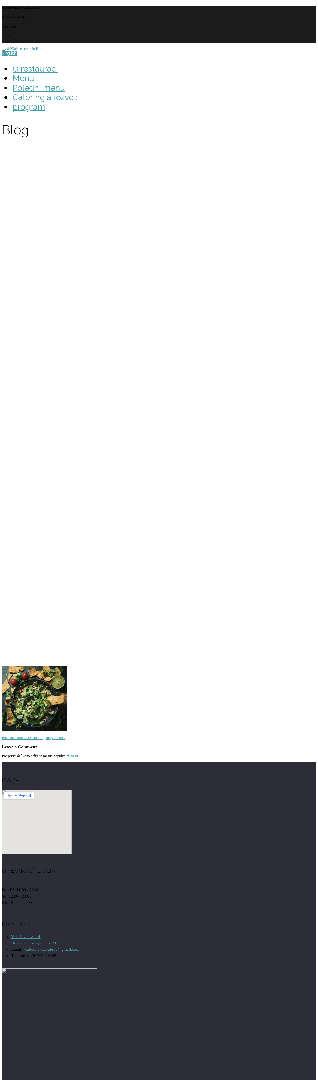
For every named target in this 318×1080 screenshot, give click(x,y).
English (9, 53)
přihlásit (72, 756)
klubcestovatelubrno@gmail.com (50, 949)
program (29, 107)
